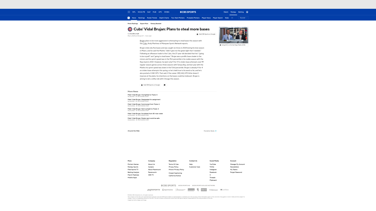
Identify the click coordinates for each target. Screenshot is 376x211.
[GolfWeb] (225, 190)
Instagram (213, 170)
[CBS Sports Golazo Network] (203, 185)
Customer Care (194, 167)
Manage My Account (237, 164)
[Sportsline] (167, 189)
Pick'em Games (133, 164)
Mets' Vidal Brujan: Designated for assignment (144, 100)
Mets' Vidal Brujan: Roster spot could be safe (144, 118)
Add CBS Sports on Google (207, 34)
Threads (212, 178)
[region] (233, 35)
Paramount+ (152, 172)
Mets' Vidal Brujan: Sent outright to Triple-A (143, 109)
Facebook (213, 172)
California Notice (175, 176)
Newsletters (234, 167)
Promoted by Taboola (209, 131)
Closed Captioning (175, 173)
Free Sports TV (133, 170)
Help (191, 164)
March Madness (133, 175)
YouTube (213, 164)
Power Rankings (133, 24)
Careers (151, 167)
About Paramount (154, 170)
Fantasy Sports (133, 167)
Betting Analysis (133, 172)
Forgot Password (236, 172)
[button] (232, 18)
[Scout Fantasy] (213, 190)
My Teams (233, 170)
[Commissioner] (193, 189)
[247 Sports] (153, 189)
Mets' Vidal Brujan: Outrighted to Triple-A (142, 95)
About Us (151, 164)
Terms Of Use (174, 164)
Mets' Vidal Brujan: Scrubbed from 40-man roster (145, 114)
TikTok (212, 167)
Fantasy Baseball (156, 24)
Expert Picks (144, 24)
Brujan (142, 41)
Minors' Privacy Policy (176, 170)
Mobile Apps (132, 178)
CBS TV (151, 175)
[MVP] (204, 189)
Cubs (145, 43)
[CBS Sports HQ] (184, 185)
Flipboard (213, 180)
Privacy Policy (173, 167)
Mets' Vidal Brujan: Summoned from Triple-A (144, 104)
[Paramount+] (180, 189)
